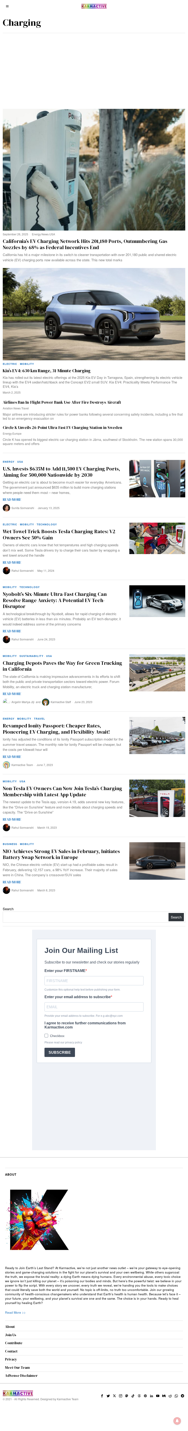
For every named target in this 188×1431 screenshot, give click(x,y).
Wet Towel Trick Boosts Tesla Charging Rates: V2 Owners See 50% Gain (59, 534)
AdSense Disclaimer (21, 1375)
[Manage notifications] (177, 1421)
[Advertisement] (94, 67)
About (10, 1326)
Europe (17, 433)
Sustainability (31, 656)
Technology (47, 524)
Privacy (11, 1359)
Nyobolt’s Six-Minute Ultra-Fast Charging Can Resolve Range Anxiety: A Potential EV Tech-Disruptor (55, 600)
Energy (36, 234)
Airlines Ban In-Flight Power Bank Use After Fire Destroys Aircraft (62, 402)
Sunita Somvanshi (22, 508)
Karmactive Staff (61, 702)
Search (8, 908)
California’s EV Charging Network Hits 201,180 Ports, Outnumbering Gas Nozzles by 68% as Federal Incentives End (85, 244)
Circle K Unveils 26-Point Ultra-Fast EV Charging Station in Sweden (62, 427)
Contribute (13, 1343)
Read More (12, 499)
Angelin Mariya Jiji (22, 702)
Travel (25, 408)
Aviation (8, 408)
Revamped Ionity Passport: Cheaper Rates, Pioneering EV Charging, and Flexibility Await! (56, 729)
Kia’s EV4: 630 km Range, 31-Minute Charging (47, 370)
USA (52, 234)
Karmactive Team (22, 765)
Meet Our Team (17, 1367)
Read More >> (15, 1312)
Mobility (27, 364)
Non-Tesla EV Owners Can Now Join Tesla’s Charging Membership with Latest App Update (62, 791)
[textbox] (94, 1285)
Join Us (10, 1334)
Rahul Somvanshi (22, 570)
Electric (10, 364)
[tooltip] (102, 1396)
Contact (11, 1351)
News (45, 234)
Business (10, 844)
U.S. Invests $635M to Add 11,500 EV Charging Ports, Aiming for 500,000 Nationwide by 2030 (61, 472)
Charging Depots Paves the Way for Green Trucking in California (62, 666)
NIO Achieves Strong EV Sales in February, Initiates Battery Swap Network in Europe (61, 854)
